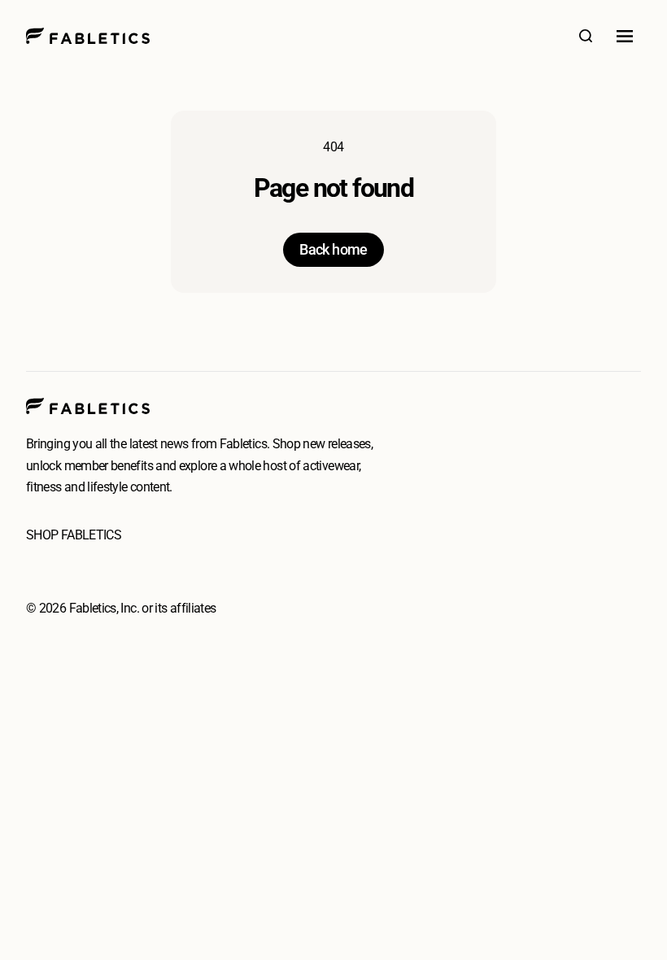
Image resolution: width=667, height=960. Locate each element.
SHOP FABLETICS (73, 535)
